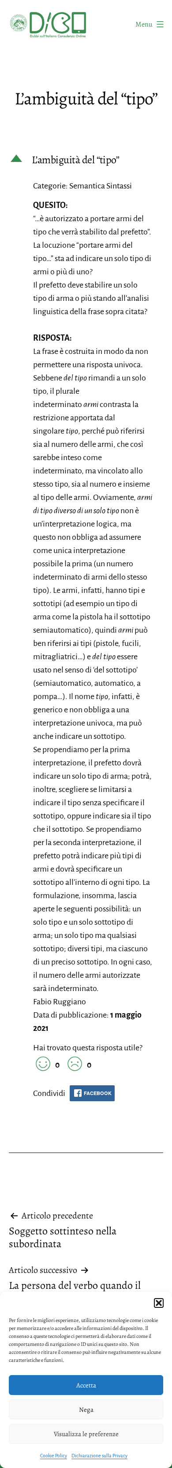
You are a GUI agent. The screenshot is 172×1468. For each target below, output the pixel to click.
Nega (86, 1409)
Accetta (86, 1385)
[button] (158, 1303)
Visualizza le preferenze (86, 1434)
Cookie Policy (53, 1455)
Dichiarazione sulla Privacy (99, 1455)
